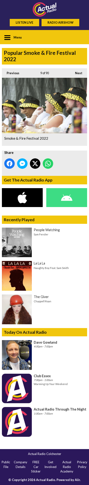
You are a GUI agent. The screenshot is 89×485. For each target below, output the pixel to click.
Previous (10, 73)
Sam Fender (41, 234)
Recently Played (19, 219)
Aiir (77, 480)
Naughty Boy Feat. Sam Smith (51, 267)
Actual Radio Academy (66, 466)
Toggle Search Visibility (80, 37)
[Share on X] (35, 163)
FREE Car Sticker (36, 466)
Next (76, 73)
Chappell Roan (42, 301)
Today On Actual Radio (25, 332)
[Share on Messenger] (22, 163)
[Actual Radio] (44, 9)
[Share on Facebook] (9, 163)
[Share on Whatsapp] (48, 163)
